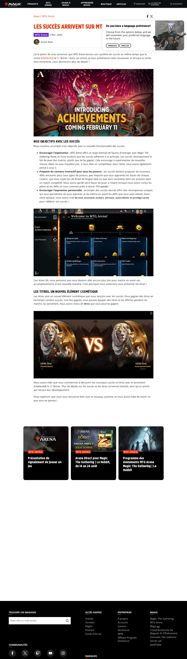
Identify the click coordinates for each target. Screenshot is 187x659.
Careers (122, 626)
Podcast (89, 630)
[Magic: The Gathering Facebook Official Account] (12, 653)
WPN (120, 633)
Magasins (140, 4)
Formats (90, 622)
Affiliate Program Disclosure (127, 639)
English (125, 45)
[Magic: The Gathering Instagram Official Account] (63, 653)
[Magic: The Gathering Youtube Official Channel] (50, 653)
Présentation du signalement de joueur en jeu (46, 466)
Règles (88, 626)
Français (112, 45)
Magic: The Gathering (162, 618)
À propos (123, 618)
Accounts (177, 4)
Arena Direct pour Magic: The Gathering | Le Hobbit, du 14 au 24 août (93, 466)
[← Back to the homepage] (13, 3)
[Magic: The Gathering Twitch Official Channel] (37, 653)
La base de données (156, 4)
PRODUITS (32, 4)
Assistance (123, 630)
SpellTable (155, 644)
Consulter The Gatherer (163, 637)
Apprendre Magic (87, 4)
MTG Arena (48, 4)
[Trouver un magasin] (67, 620)
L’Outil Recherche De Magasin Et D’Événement (164, 631)
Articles (121, 4)
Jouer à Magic (65, 4)
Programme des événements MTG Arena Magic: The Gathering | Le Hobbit (141, 466)
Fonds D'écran (93, 633)
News (37, 16)
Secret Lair (156, 640)
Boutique (106, 4)
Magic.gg (155, 626)
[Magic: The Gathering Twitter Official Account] (25, 653)
